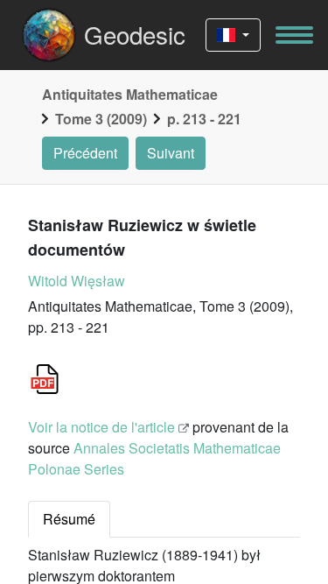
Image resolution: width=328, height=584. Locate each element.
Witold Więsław (76, 281)
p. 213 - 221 (204, 119)
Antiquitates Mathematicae (130, 94)
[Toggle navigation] (294, 35)
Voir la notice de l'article (101, 427)
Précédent (85, 153)
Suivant (170, 153)
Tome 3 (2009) (101, 119)
